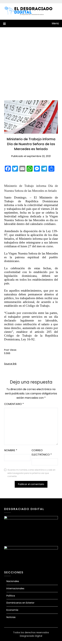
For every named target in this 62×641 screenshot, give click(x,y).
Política (10, 595)
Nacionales (12, 581)
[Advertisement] (31, 64)
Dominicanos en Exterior (20, 602)
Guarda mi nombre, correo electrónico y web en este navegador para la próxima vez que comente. (31, 473)
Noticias (11, 617)
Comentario (14, 404)
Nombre (10, 450)
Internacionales (15, 588)
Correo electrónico (42, 452)
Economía (12, 610)
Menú (55, 23)
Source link (10, 363)
